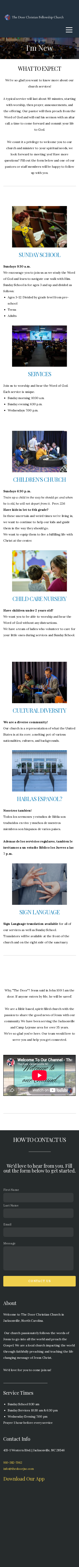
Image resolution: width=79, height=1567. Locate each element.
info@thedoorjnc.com (18, 1469)
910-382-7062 (12, 1463)
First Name (11, 1190)
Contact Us (39, 1281)
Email (7, 1224)
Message (9, 1243)
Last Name (10, 1205)
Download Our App (24, 1478)
